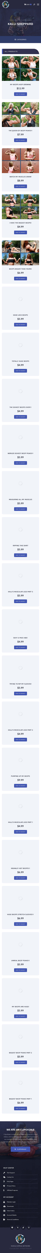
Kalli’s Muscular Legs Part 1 (20, 822)
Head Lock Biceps (20, 315)
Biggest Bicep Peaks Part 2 (20, 1053)
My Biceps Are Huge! (20, 1006)
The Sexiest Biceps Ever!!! (20, 407)
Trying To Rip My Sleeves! (21, 684)
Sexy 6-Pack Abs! (20, 638)
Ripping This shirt (20, 545)
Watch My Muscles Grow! (21, 177)
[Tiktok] (23, 1227)
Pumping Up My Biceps (20, 776)
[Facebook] (12, 1227)
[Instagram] (29, 1227)
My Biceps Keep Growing (20, 84)
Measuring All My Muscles (20, 499)
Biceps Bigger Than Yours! (20, 269)
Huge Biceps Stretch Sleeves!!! (20, 914)
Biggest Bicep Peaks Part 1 (20, 1099)
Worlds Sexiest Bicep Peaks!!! (20, 453)
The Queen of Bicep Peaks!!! (20, 130)
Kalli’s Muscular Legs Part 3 (20, 592)
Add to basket (20, 94)
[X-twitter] (17, 1227)
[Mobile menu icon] (38, 4)
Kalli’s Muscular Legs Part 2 (20, 730)
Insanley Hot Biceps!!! (20, 868)
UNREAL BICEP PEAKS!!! (20, 960)
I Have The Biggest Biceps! (21, 223)
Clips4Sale (21, 1149)
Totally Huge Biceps (20, 361)
